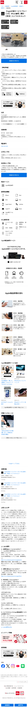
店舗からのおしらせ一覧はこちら (14, 437)
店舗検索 (16, 1)
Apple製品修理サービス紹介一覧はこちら (14, 407)
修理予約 (20, 705)
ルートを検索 (20, 124)
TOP (2, 6)
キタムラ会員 (21, 1)
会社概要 (8, 688)
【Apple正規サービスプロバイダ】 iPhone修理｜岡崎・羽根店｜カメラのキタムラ (15, 472)
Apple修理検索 (14, 6)
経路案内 (7, 705)
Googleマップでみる (14, 463)
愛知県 (21, 6)
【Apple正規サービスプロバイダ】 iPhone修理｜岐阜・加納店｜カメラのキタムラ (15, 495)
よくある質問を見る (6, 627)
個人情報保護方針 (8, 686)
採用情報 (14, 688)
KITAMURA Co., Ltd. (11, 697)
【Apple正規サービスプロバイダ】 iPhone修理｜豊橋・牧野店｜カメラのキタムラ (15, 483)
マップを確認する (7, 124)
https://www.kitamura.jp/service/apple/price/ (11, 560)
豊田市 (2, 8)
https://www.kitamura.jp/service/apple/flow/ (11, 576)
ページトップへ (23, 681)
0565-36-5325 (4, 146)
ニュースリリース (19, 686)
